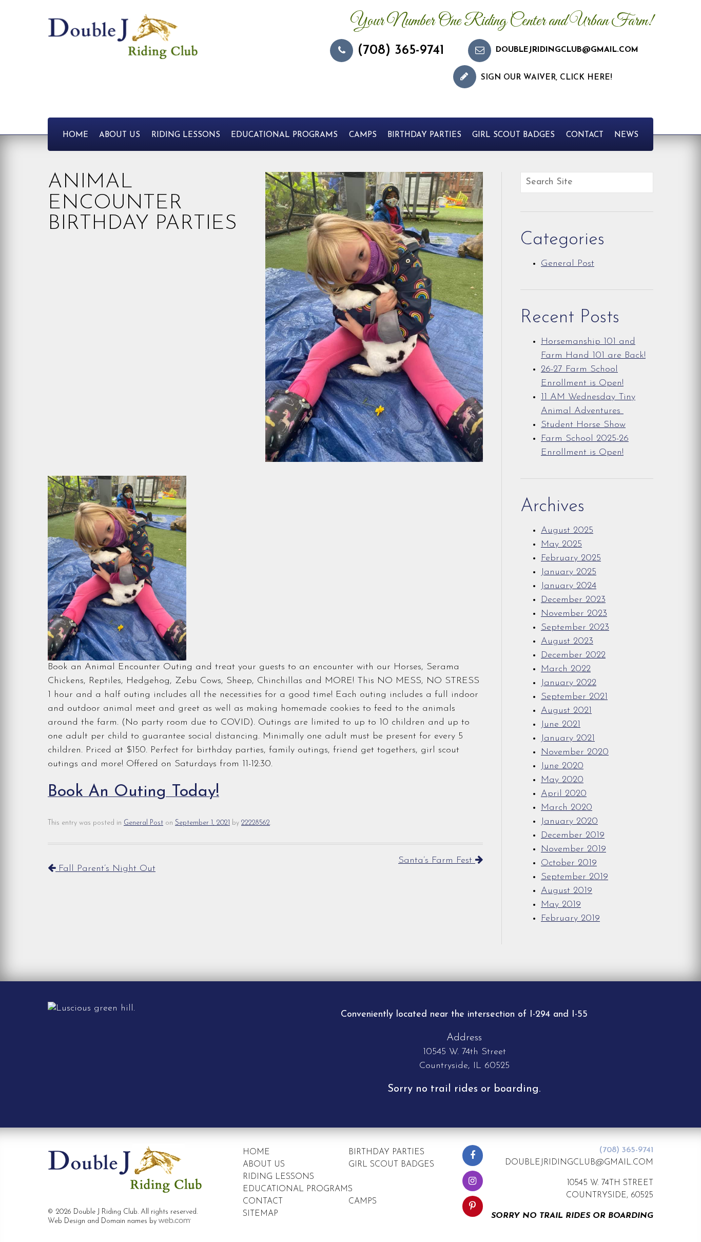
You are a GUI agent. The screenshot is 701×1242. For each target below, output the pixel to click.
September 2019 (574, 877)
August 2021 (566, 710)
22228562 (255, 823)
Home (75, 135)
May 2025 (561, 544)
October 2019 (569, 863)
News (626, 135)
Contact (584, 135)
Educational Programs (284, 135)
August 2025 (567, 530)
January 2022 (568, 683)
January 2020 (569, 821)
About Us (119, 135)
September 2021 (574, 697)
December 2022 (573, 655)
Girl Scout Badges (513, 135)
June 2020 (562, 766)
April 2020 (564, 794)
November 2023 (574, 613)
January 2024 (568, 586)
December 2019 (573, 835)
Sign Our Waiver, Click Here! (546, 78)
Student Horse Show (583, 425)
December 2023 (573, 600)
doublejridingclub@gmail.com (567, 50)
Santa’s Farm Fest (436, 860)
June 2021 (560, 724)
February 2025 (571, 558)
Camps (363, 135)
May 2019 (561, 904)
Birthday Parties (424, 135)
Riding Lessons (185, 135)
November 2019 (573, 849)
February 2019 (570, 918)
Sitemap (260, 1214)
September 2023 (575, 627)
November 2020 (575, 752)
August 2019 (566, 891)
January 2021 (568, 738)
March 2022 (566, 669)
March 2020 (566, 807)
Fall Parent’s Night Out (105, 869)
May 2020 (562, 780)
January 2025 (568, 572)
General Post (143, 823)
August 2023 (567, 641)
